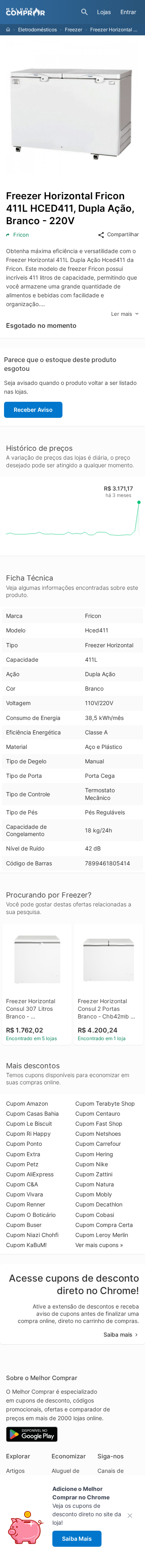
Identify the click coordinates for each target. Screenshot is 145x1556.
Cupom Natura (94, 1184)
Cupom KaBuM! (26, 1244)
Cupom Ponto (24, 1143)
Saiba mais (118, 1334)
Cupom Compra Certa (104, 1224)
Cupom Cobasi (94, 1214)
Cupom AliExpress (30, 1174)
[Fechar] (132, 1515)
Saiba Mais (77, 1538)
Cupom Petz (22, 1164)
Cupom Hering (94, 1154)
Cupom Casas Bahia (32, 1113)
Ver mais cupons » (99, 1244)
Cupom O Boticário (31, 1214)
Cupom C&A (22, 1184)
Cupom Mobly (93, 1194)
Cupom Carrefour (98, 1143)
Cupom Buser (23, 1224)
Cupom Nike (91, 1164)
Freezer (73, 30)
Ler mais (121, 314)
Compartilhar (123, 234)
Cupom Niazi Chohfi (32, 1234)
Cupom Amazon (27, 1103)
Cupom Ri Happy (28, 1133)
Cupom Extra (23, 1154)
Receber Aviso (33, 409)
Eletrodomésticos (37, 30)
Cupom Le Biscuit (29, 1123)
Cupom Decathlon (98, 1204)
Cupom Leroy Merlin (101, 1234)
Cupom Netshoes (98, 1133)
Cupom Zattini (93, 1174)
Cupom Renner (25, 1204)
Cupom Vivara (24, 1194)
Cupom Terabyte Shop (105, 1103)
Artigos (15, 1470)
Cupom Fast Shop (98, 1123)
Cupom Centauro (97, 1113)
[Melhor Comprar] (41, 12)
